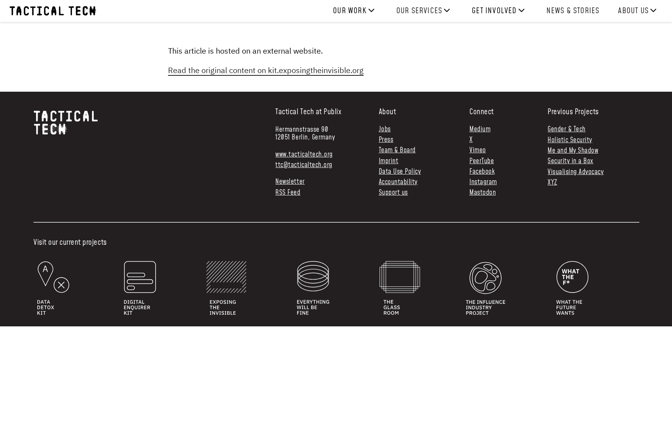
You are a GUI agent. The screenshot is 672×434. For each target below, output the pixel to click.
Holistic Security (570, 140)
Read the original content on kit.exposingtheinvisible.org (266, 70)
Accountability (398, 182)
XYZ (552, 182)
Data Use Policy (400, 172)
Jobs (385, 129)
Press (386, 140)
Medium (479, 129)
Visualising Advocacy (576, 172)
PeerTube (481, 161)
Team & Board (397, 150)
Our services (419, 10)
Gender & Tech (567, 129)
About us (633, 10)
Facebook (482, 172)
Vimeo (477, 150)
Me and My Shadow (573, 150)
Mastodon (482, 193)
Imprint (389, 161)
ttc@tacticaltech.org (303, 165)
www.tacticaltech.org (303, 154)
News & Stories (573, 10)
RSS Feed (287, 193)
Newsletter (289, 182)
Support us (393, 193)
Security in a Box (570, 161)
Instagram (483, 182)
